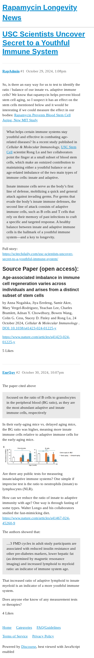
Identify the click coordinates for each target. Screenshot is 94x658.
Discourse (28, 647)
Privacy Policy (43, 636)
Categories (24, 627)
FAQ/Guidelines (49, 627)
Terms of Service (15, 636)
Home (7, 627)
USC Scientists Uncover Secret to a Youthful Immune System (43, 42)
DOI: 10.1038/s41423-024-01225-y (29, 328)
